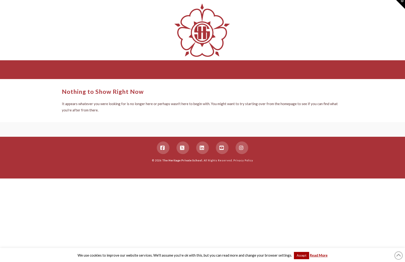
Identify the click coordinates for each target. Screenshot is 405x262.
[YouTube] (222, 147)
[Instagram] (242, 147)
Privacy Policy (243, 160)
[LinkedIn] (202, 147)
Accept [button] (301, 255)
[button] (400, 4)
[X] (182, 147)
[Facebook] (163, 147)
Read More (319, 255)
